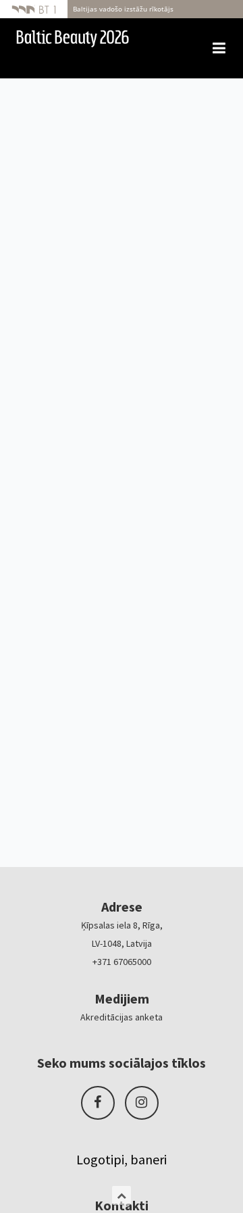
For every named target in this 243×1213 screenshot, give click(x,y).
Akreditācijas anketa (121, 1017)
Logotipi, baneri (121, 1159)
